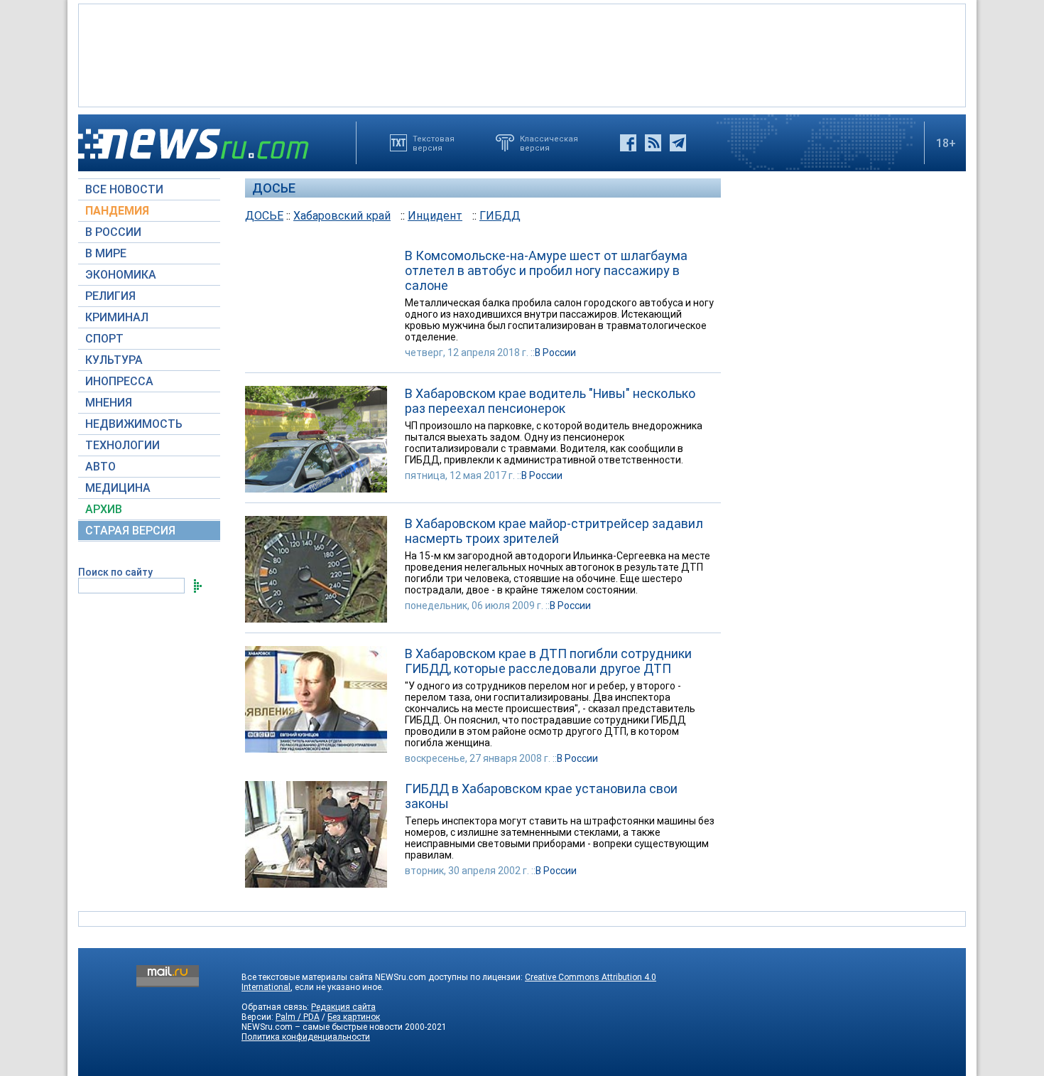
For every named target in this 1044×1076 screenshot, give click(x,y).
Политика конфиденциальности (305, 1037)
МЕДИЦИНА (118, 488)
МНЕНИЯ (108, 402)
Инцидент (435, 215)
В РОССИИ (113, 232)
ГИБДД (500, 215)
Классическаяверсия (549, 142)
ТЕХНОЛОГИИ (122, 445)
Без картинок (353, 1017)
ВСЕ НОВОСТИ (124, 189)
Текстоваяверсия (434, 142)
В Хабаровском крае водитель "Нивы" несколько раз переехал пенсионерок (550, 401)
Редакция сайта (343, 1007)
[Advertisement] (522, 54)
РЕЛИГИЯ (110, 296)
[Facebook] (628, 142)
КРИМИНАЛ (116, 317)
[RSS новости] (653, 142)
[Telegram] (678, 142)
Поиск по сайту (115, 572)
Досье (273, 188)
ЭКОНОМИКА (120, 274)
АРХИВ (103, 509)
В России (555, 352)
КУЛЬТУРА (114, 360)
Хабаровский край (342, 215)
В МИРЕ (105, 253)
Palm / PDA (298, 1017)
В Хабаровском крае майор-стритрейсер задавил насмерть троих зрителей (554, 531)
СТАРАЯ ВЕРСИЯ (130, 530)
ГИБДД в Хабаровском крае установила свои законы (541, 796)
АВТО (100, 466)
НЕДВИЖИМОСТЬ (134, 424)
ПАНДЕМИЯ (117, 210)
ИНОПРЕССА (119, 381)
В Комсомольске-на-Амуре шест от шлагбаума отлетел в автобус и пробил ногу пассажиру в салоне (546, 270)
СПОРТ (104, 338)
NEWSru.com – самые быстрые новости (322, 1027)
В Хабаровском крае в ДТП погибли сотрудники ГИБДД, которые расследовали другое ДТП (548, 661)
